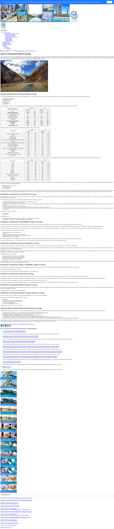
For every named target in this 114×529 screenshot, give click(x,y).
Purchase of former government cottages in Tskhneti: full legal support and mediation (19, 342)
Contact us (5, 45)
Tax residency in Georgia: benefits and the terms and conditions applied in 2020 (16, 500)
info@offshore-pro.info (18, 321)
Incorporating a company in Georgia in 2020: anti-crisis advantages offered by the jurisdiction (20, 337)
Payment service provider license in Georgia (9, 523)
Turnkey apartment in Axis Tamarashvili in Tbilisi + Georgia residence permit (16, 511)
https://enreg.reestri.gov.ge (101, 182)
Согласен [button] (110, 2)
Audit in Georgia (8, 37)
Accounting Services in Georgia (11, 36)
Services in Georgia (6, 32)
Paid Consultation (8, 39)
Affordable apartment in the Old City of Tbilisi (9, 506)
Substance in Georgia (9, 41)
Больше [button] (98, 2)
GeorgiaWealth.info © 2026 (5, 527)
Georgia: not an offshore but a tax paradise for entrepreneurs (14, 332)
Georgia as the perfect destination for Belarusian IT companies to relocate (15, 517)
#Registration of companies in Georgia (27, 324)
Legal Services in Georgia (10, 35)
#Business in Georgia (7, 324)
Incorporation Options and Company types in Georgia (26, 50)
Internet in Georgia (6, 367)
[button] (1, 326)
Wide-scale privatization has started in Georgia (11, 362)
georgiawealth (14, 502)
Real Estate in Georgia (7, 44)
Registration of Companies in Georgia (12, 33)
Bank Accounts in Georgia (10, 34)
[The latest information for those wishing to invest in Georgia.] (74, 21)
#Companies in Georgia (15, 324)
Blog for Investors (6, 42)
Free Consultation (8, 40)
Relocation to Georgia (7, 43)
